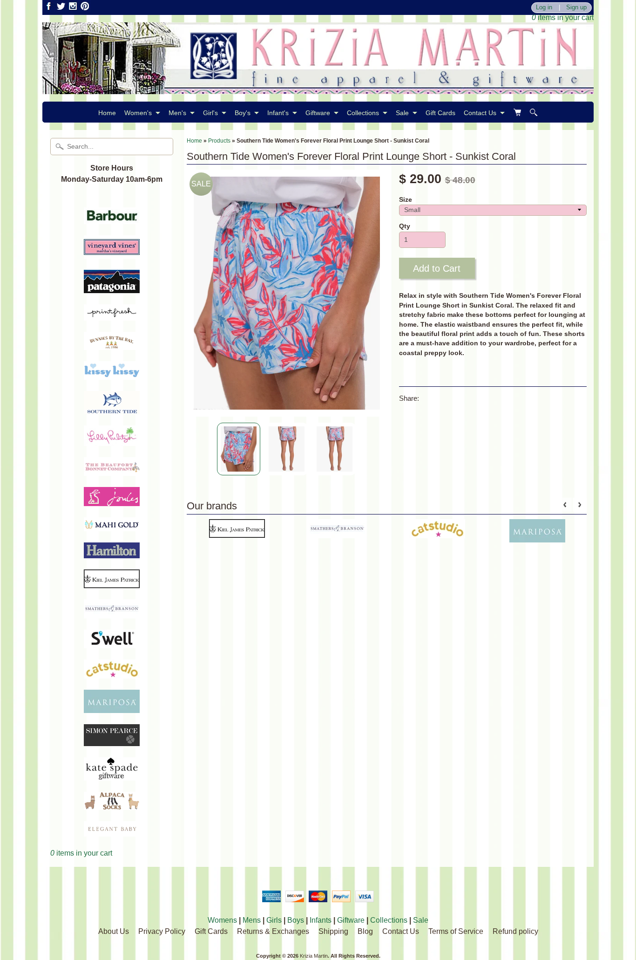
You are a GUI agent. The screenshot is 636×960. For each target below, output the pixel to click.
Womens (222, 920)
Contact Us (480, 113)
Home (107, 113)
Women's (138, 113)
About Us (113, 931)
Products (219, 141)
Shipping (333, 931)
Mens (252, 920)
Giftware (317, 113)
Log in (544, 8)
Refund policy (515, 931)
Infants (321, 920)
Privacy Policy (161, 931)
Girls (274, 920)
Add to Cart (436, 268)
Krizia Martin (314, 956)
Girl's (210, 113)
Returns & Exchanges (273, 931)
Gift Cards (440, 113)
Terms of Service (455, 931)
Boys (295, 920)
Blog (365, 931)
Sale (402, 113)
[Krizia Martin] (318, 88)
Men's (177, 113)
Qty (404, 226)
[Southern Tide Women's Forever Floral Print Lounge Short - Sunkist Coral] (238, 449)
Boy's (242, 113)
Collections (363, 113)
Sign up (576, 8)
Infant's (278, 113)
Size (405, 199)
